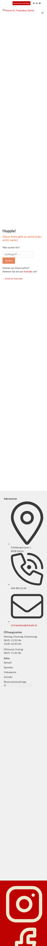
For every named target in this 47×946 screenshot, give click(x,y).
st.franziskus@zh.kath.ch (24, 625)
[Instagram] (24, 923)
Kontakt (28, 271)
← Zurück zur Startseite (12, 278)
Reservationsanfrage (21, 3)
